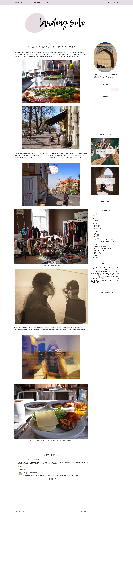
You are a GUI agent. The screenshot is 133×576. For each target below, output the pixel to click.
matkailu (23, 448)
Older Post (83, 511)
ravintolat (110, 278)
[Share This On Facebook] (81, 448)
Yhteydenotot (38, 2)
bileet (113, 268)
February (97, 254)
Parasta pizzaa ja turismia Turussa (103, 239)
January (96, 255)
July (95, 233)
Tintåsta (74, 52)
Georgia (115, 269)
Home (52, 511)
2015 (94, 222)
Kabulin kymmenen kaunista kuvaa (104, 248)
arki (104, 268)
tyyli (105, 280)
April (95, 238)
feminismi (105, 269)
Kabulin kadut (102, 273)
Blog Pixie (64, 573)
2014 (94, 223)
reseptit (117, 278)
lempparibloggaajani (48, 153)
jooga (112, 271)
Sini (24, 473)
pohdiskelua (108, 277)
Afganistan (94, 268)
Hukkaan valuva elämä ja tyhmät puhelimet (106, 244)
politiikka (94, 279)
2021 (94, 214)
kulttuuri (113, 273)
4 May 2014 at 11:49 (34, 473)
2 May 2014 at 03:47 (33, 460)
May (95, 236)
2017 (94, 218)
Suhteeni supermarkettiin (101, 246)
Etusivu (18, 2)
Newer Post (21, 511)
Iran (107, 271)
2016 (94, 220)
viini (117, 280)
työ (101, 280)
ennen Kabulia (95, 269)
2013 (94, 257)
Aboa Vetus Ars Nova (39, 155)
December (97, 225)
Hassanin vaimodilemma (105, 151)
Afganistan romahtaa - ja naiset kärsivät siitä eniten (105, 181)
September (97, 230)
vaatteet (111, 280)
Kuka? (27, 2)
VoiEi (93, 282)
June (95, 235)
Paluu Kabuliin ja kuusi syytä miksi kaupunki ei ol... (106, 242)
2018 (94, 217)
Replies (22, 470)
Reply (20, 466)
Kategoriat (52, 2)
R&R (102, 279)
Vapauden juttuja (99, 250)
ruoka (30, 448)
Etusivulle (99, 292)
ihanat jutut (96, 271)
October (96, 228)
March (96, 252)
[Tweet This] (84, 448)
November (97, 226)
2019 (94, 215)
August (96, 231)
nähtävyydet (106, 275)
